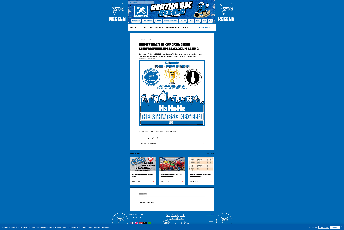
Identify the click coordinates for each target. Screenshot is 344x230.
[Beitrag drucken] (157, 138)
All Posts (133, 28)
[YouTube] (141, 223)
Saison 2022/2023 (144, 132)
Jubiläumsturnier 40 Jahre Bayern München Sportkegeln (171, 175)
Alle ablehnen (324, 227)
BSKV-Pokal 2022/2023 (157, 132)
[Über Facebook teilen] (140, 138)
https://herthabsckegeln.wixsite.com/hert (99, 227)
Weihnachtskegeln (172, 28)
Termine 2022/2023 (170, 132)
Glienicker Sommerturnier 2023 (142, 175)
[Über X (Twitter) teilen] (144, 138)
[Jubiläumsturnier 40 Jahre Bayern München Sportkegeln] (172, 164)
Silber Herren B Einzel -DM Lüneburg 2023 (200, 175)
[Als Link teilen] (153, 138)
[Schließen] (342, 227)
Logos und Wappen (156, 28)
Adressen (143, 28)
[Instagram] (136, 223)
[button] (147, 21)
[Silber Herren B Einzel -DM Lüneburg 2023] (201, 164)
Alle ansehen (210, 153)
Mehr (184, 28)
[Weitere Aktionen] (204, 39)
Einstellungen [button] (313, 227)
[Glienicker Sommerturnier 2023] (143, 164)
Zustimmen (335, 227)
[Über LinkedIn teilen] (148, 138)
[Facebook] (132, 223)
